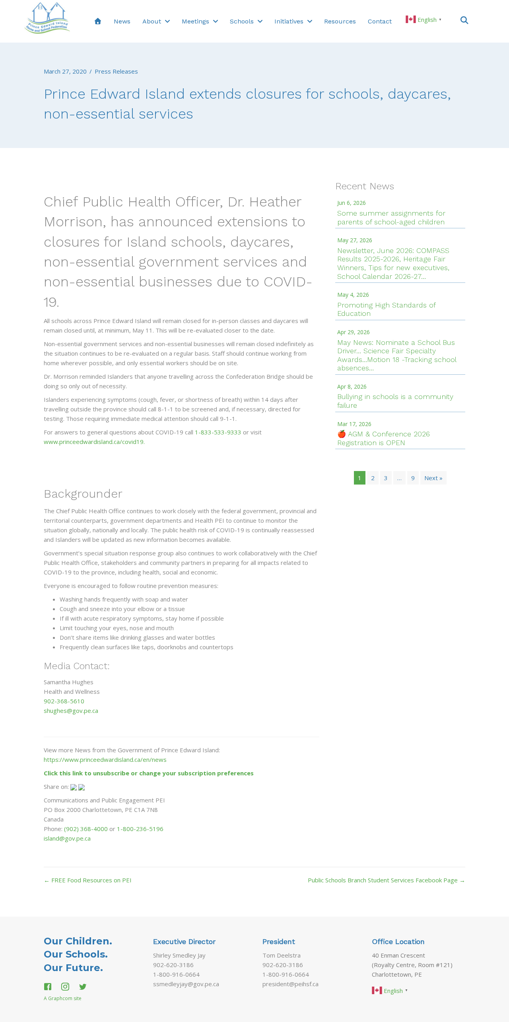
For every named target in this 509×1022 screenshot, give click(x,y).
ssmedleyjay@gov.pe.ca (186, 984)
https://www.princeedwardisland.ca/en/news (105, 759)
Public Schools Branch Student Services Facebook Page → (386, 880)
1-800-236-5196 (140, 829)
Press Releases (116, 71)
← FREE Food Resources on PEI (88, 880)
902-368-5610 (64, 701)
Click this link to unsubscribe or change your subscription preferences (149, 773)
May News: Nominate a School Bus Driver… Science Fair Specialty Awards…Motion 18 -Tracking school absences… (396, 355)
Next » (433, 478)
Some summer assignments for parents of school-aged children (391, 217)
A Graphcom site (63, 998)
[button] (464, 19)
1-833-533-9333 (218, 432)
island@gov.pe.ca (67, 838)
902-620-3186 (173, 965)
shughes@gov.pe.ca (71, 710)
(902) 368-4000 (86, 829)
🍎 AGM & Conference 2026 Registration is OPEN (383, 438)
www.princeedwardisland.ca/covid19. (94, 442)
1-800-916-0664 (176, 974)
